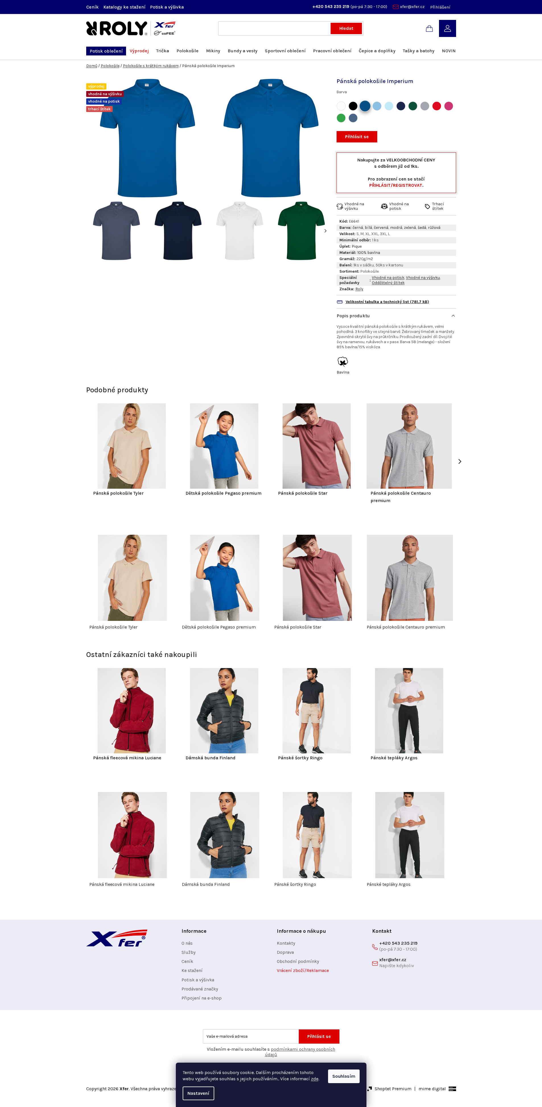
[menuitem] (106, 51)
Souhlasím (343, 1076)
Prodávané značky (200, 989)
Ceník (92, 7)
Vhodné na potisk (388, 277)
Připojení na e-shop (202, 998)
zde (314, 1078)
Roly (359, 289)
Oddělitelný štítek (388, 282)
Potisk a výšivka (167, 7)
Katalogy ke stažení (124, 7)
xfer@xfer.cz (412, 6)
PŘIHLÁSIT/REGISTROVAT (395, 185)
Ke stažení (192, 970)
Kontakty (286, 943)
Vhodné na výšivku (423, 277)
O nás (187, 943)
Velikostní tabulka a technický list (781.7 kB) (387, 301)
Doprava (285, 952)
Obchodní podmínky (298, 961)
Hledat (346, 28)
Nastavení (198, 1093)
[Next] (325, 230)
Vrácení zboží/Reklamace (303, 970)
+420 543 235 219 (331, 6)
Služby (188, 952)
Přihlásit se (357, 136)
